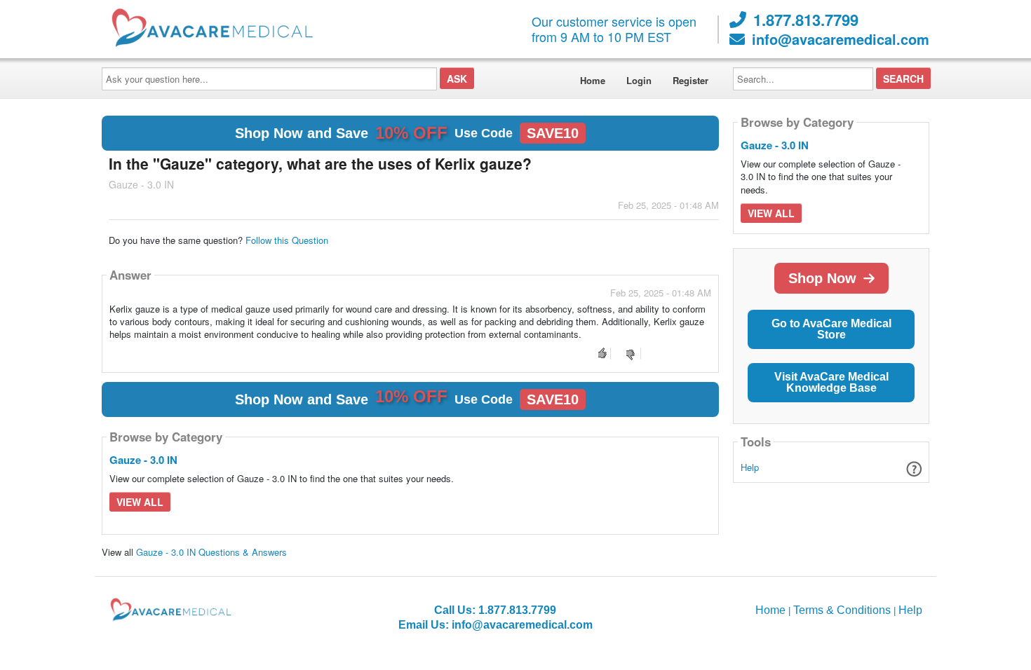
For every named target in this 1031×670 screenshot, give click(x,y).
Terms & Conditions (842, 610)
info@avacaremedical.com (840, 39)
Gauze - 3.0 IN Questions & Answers (211, 552)
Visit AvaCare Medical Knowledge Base (831, 382)
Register (690, 80)
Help (750, 467)
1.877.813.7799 (805, 19)
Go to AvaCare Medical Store (831, 329)
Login (639, 80)
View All (139, 502)
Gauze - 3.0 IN (143, 459)
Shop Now (822, 278)
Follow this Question (286, 240)
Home (592, 80)
